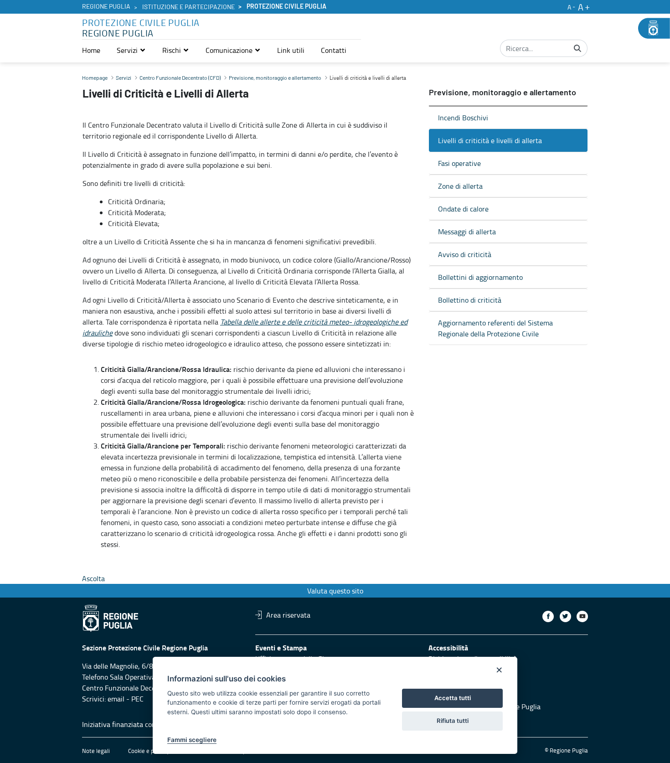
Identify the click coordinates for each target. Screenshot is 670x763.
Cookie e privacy (148, 751)
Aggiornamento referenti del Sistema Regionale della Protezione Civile (495, 328)
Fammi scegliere (191, 739)
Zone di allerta (460, 186)
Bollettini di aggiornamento (480, 277)
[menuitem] (91, 50)
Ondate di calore (463, 209)
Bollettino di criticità (469, 300)
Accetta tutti (452, 697)
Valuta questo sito (335, 591)
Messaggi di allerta (467, 232)
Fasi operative (459, 163)
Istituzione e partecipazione (188, 7)
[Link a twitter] (565, 616)
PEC (137, 699)
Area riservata (288, 615)
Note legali (96, 751)
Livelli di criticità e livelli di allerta (490, 140)
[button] (131, 50)
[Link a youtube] (582, 616)
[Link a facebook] (548, 616)
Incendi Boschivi (463, 118)
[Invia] (577, 48)
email (116, 699)
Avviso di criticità (464, 254)
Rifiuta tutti (453, 720)
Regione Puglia (106, 7)
